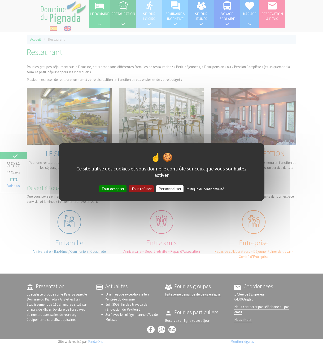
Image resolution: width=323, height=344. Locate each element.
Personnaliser (170, 188)
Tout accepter (113, 188)
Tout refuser (141, 188)
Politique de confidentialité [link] (205, 189)
